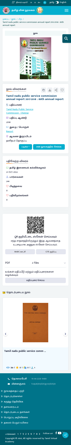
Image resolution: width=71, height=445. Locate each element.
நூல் (13, 19)
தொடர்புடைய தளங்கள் (17, 412)
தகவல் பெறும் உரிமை (16, 422)
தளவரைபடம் (11, 407)
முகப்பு (6, 19)
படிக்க (25, 147)
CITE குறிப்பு (50, 251)
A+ (39, 2)
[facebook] (56, 433)
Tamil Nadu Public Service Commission (19, 111)
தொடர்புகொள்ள (13, 396)
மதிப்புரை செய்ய (35, 280)
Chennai (25, 113)
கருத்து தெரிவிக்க (13, 401)
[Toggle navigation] (66, 10)
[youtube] (60, 433)
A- (31, 2)
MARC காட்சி (20, 251)
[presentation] (6, 334)
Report (9, 131)
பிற (20, 19)
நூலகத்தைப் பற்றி (14, 391)
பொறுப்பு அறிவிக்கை (16, 417)
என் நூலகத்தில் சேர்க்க (49, 147)
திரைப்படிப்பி (22, 2)
